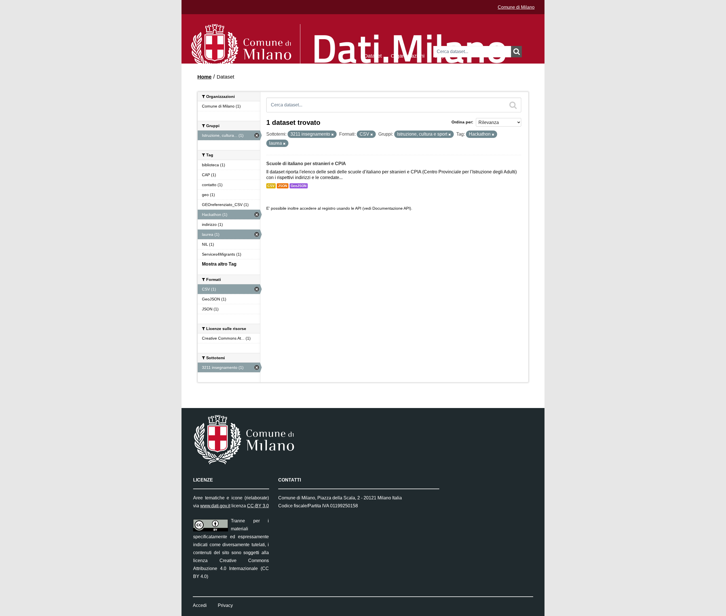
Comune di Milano (516, 7)
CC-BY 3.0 (258, 505)
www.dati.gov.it (215, 505)
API (358, 208)
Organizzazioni (408, 55)
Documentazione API (391, 208)
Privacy (225, 605)
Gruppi (441, 55)
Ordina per (461, 122)
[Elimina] (332, 134)
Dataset (373, 55)
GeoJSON (299, 186)
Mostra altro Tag (219, 264)
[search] (513, 105)
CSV (271, 186)
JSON (282, 186)
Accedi (200, 605)
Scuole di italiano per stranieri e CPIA (306, 163)
